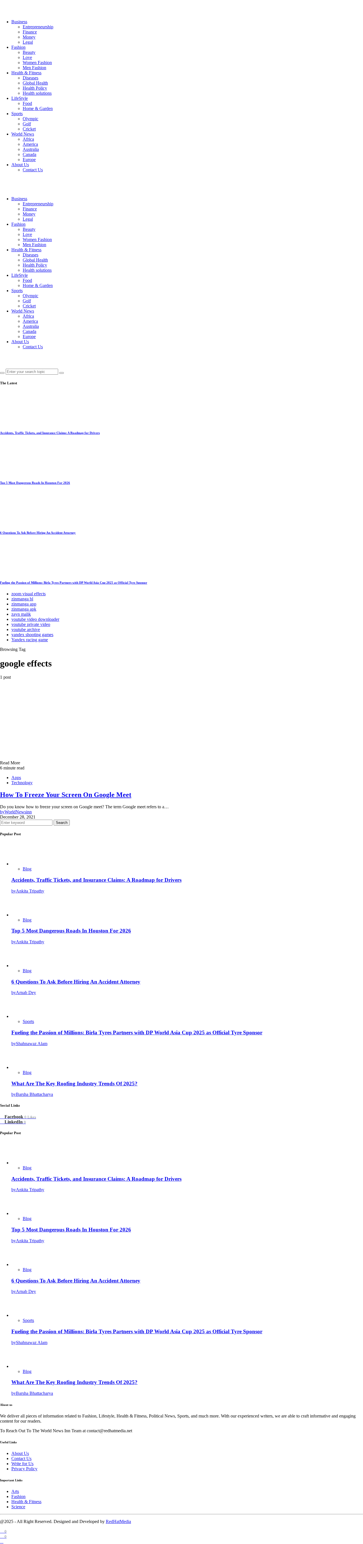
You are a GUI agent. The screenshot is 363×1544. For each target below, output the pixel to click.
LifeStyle (19, 98)
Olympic (30, 118)
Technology (22, 782)
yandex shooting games (32, 634)
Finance (30, 31)
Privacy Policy (24, 1468)
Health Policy (35, 88)
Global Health (35, 83)
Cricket (29, 128)
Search (61, 822)
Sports (17, 113)
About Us (20, 164)
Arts (15, 1491)
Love (27, 57)
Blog (27, 868)
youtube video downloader (35, 619)
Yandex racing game (29, 639)
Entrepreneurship (38, 26)
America (30, 144)
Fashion (18, 47)
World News (22, 134)
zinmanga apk (23, 609)
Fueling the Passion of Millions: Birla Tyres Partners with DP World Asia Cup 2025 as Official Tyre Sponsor (73, 582)
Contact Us (33, 169)
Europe (29, 159)
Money (29, 37)
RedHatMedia (118, 1521)
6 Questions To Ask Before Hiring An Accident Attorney (38, 532)
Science (18, 1506)
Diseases (30, 77)
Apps (16, 777)
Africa (28, 139)
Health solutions (37, 93)
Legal (28, 42)
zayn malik (21, 614)
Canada (29, 154)
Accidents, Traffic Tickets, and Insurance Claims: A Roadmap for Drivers (50, 432)
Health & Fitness (26, 72)
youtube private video (30, 624)
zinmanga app (23, 604)
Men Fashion (34, 67)
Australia (31, 149)
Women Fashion (37, 62)
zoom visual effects (28, 593)
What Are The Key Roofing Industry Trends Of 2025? (74, 1084)
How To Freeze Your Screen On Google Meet (65, 794)
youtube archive (25, 629)
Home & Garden (38, 108)
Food (27, 103)
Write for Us (22, 1463)
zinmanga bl (22, 598)
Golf (27, 123)
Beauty (29, 52)
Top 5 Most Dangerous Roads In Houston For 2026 (35, 482)
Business (19, 21)
